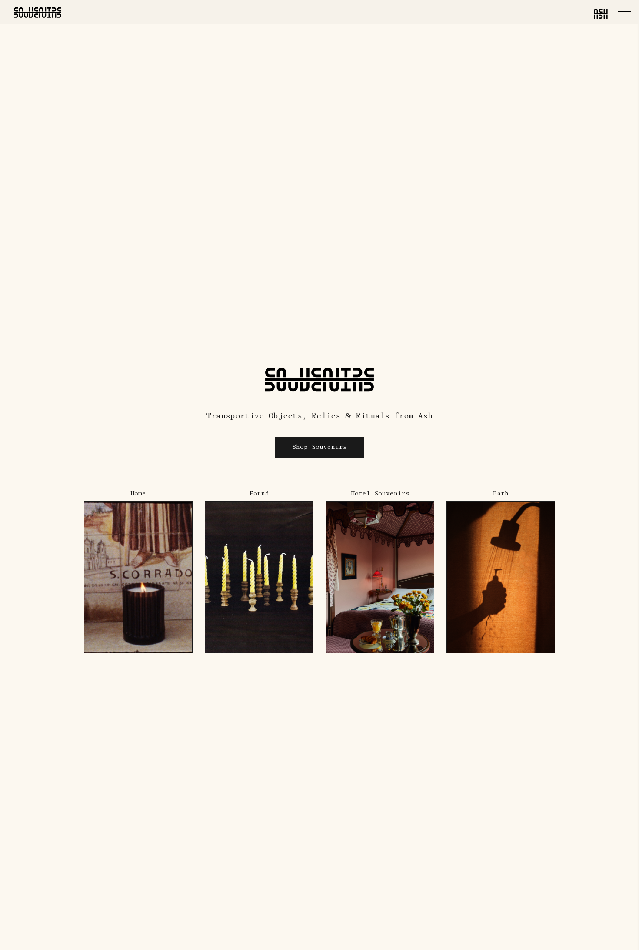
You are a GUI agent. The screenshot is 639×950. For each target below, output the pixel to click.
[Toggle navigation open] (624, 13)
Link (92, 495)
